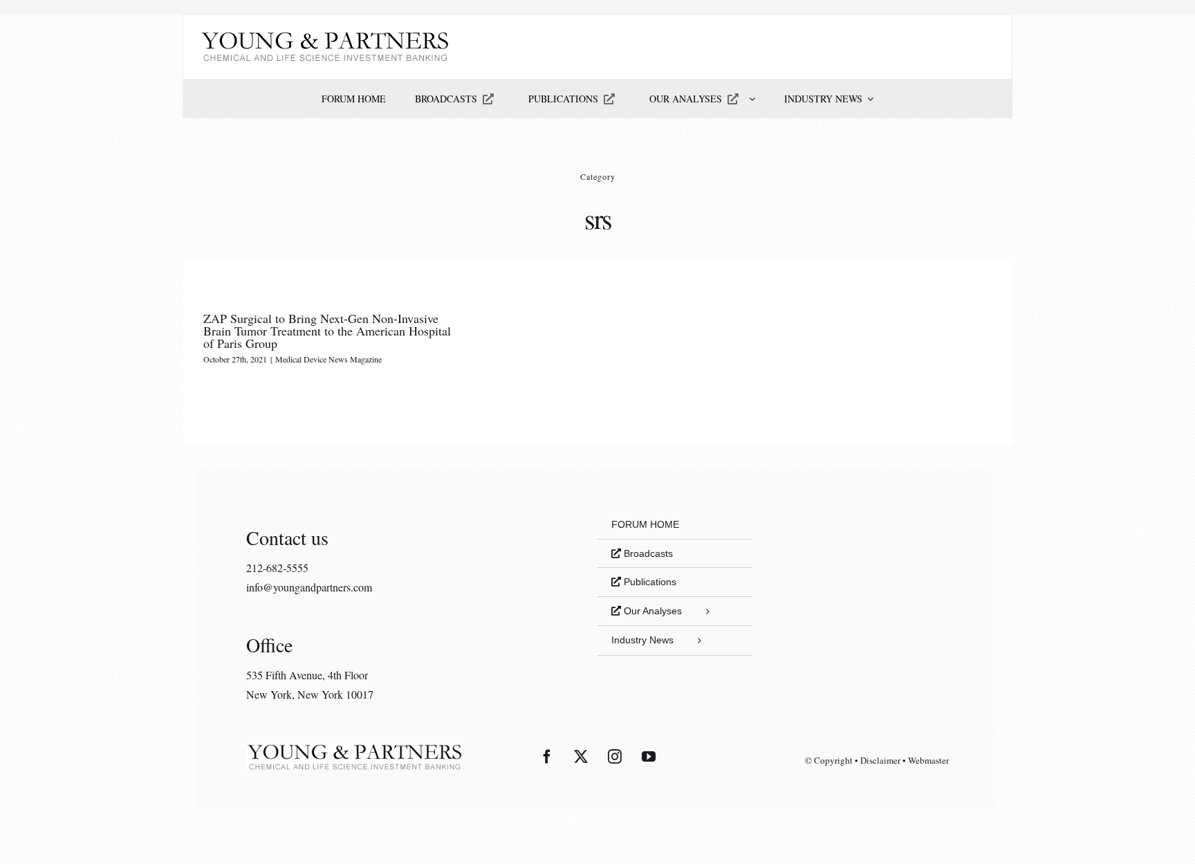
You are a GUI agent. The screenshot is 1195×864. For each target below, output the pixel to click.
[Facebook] (547, 757)
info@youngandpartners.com (309, 587)
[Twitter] (581, 757)
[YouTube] (649, 757)
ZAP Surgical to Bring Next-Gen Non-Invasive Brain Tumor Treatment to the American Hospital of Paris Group (327, 330)
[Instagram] (615, 757)
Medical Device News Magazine (328, 359)
